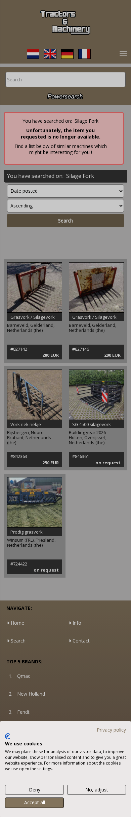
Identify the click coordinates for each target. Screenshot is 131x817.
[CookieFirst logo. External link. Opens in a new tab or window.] (7, 736)
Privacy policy (111, 730)
